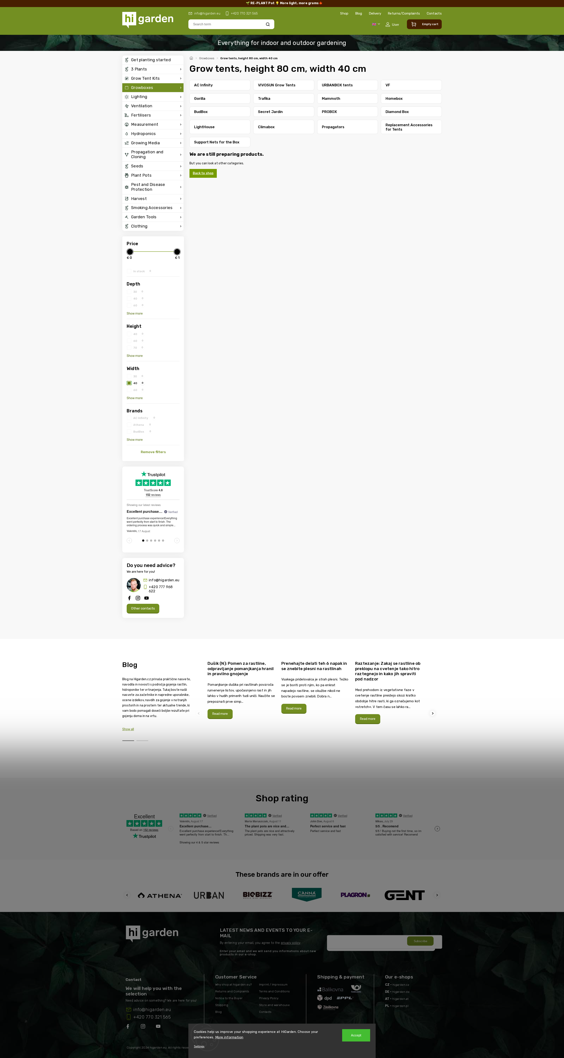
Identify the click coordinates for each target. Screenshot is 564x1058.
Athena (142, 424)
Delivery (375, 13)
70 (138, 347)
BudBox (142, 431)
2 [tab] (142, 740)
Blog (358, 13)
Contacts (434, 13)
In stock (142, 271)
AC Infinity (144, 418)
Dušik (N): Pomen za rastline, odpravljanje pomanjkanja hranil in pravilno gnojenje (241, 668)
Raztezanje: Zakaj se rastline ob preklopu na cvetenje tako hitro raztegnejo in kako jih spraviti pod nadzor (387, 671)
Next (433, 713)
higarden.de (401, 991)
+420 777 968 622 (161, 589)
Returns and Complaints (232, 991)
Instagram (143, 1027)
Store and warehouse (274, 1005)
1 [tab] (128, 740)
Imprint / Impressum (273, 984)
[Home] (191, 57)
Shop (344, 13)
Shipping (221, 1005)
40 (138, 298)
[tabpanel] (242, 689)
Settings (199, 1046)
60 (138, 305)
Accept (356, 1035)
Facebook (128, 1027)
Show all (128, 729)
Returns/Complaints (404, 13)
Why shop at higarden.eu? (233, 984)
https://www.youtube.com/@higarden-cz (160, 1027)
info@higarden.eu (164, 580)
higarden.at (400, 999)
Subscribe (420, 941)
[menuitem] (153, 60)
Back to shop (203, 173)
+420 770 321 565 (152, 1017)
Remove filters (153, 452)
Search (268, 24)
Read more (220, 714)
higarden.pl (400, 1006)
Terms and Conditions (274, 991)
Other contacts (143, 608)
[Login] (392, 24)
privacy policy (290, 943)
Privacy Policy (269, 998)
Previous (199, 713)
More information (229, 1037)
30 (138, 291)
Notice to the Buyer (229, 998)
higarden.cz (401, 984)
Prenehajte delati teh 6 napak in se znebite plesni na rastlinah (314, 666)
